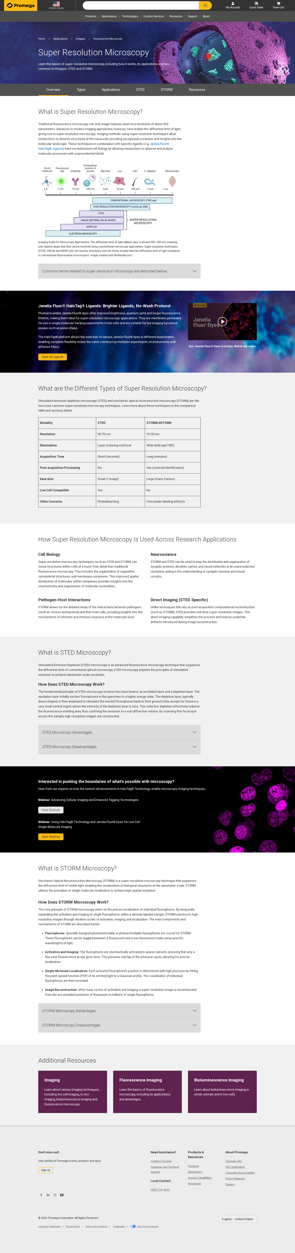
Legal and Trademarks (49, 1226)
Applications (109, 16)
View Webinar (51, 837)
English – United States (237, 1219)
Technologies (130, 16)
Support (192, 16)
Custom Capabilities (200, 1177)
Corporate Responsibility (240, 1172)
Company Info (234, 1161)
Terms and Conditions (96, 1226)
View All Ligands (53, 357)
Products (90, 16)
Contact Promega (161, 1161)
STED (140, 90)
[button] (205, 5)
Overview (53, 90)
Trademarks (119, 1226)
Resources (176, 16)
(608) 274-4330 (160, 1189)
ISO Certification (235, 1167)
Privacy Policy (73, 1226)
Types (81, 90)
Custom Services (154, 16)
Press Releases (235, 1178)
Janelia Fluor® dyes (126, 337)
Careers (230, 1184)
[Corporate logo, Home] (20, 5)
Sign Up (45, 1170)
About (206, 16)
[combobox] (141, 5)
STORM (167, 90)
